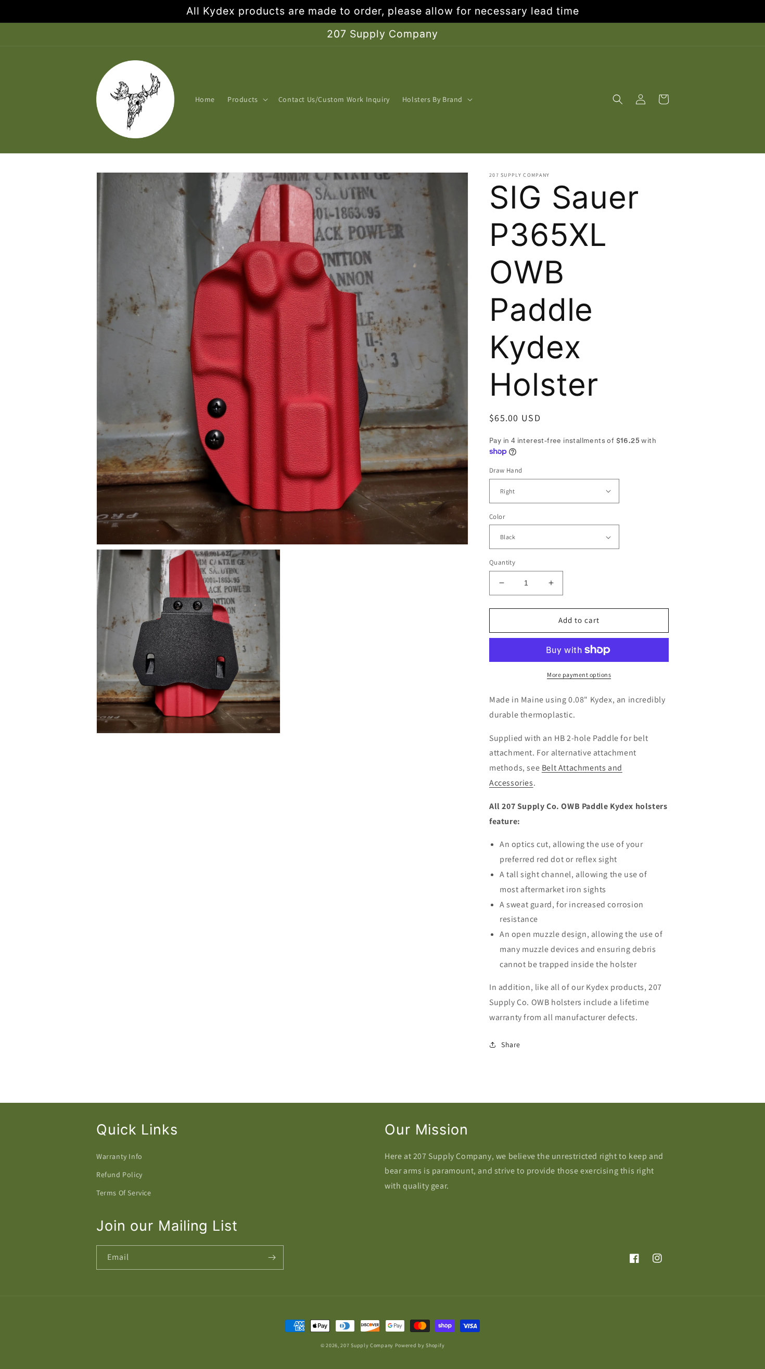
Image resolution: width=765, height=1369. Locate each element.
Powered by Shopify (420, 1345)
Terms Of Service (123, 1192)
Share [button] (510, 1044)
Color (497, 516)
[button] (246, 99)
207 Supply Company (366, 1345)
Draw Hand (505, 470)
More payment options (579, 675)
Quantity (502, 562)
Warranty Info (119, 1156)
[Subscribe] (271, 1257)
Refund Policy (119, 1174)
